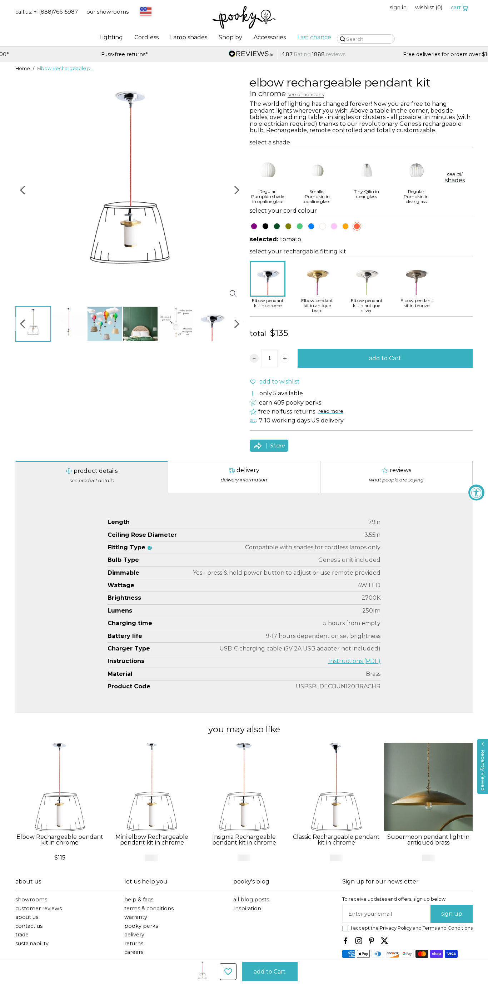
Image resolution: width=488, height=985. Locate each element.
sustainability (32, 944)
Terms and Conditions (448, 928)
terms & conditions (149, 909)
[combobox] (144, 11)
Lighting (111, 37)
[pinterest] (371, 940)
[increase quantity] (284, 358)
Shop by (230, 37)
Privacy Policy (396, 928)
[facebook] (345, 940)
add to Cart (385, 358)
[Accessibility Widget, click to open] (476, 493)
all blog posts (251, 900)
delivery (134, 935)
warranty (135, 917)
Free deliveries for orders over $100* (406, 54)
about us (26, 917)
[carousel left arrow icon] (22, 190)
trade (22, 935)
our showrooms (107, 12)
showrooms (31, 900)
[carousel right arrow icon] (237, 190)
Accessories (270, 37)
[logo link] (244, 18)
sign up (451, 913)
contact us (29, 926)
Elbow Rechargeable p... (65, 68)
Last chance (314, 37)
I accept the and (412, 928)
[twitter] (384, 940)
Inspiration (247, 909)
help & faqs (138, 900)
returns (133, 944)
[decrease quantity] (254, 358)
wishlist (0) (428, 8)
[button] (482, 766)
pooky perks (141, 926)
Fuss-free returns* (81, 54)
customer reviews (38, 909)
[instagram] (358, 940)
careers (133, 952)
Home (22, 68)
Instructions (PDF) (354, 661)
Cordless (146, 37)
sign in (398, 8)
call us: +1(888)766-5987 (46, 12)
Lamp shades (188, 37)
